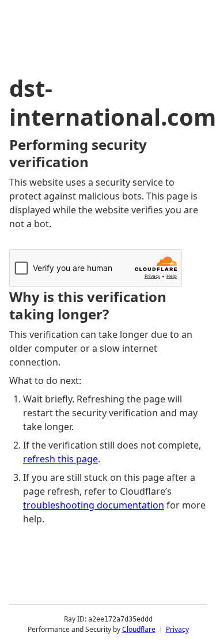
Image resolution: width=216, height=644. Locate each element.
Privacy (177, 629)
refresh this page (60, 459)
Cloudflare (139, 629)
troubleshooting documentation (93, 505)
